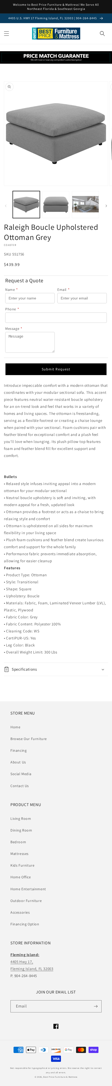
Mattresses (19, 853)
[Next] (106, 206)
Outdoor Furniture (26, 900)
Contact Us (19, 785)
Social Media (20, 773)
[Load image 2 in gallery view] (56, 204)
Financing (18, 750)
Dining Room (21, 830)
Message (13, 328)
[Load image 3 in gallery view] (85, 204)
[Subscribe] (95, 1006)
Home (15, 727)
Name (11, 289)
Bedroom (18, 842)
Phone (12, 309)
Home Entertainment (28, 889)
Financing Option (24, 924)
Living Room (20, 818)
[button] (6, 33)
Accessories (20, 912)
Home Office (20, 877)
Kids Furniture (22, 865)
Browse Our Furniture (28, 738)
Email (63, 289)
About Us (18, 762)
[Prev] (5, 206)
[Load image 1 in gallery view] (26, 204)
